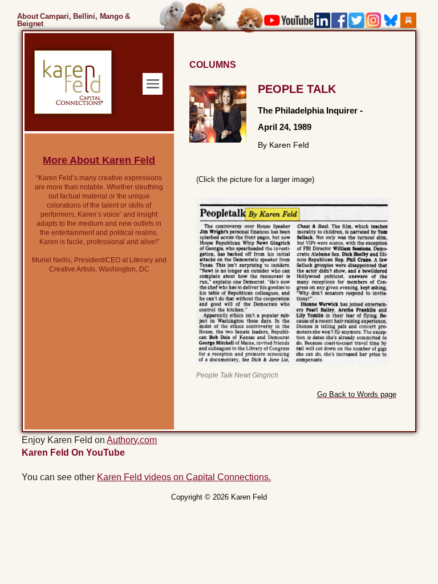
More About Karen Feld (99, 160)
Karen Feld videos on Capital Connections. (184, 477)
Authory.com (132, 440)
